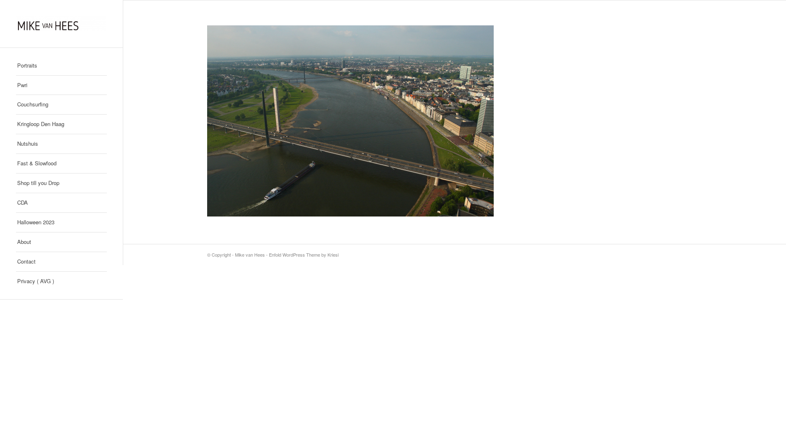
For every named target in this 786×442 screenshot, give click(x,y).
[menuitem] (61, 66)
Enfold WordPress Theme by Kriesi (304, 254)
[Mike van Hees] (61, 23)
